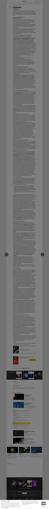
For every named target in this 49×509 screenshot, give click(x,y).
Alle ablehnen (43, 504)
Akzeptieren (43, 502)
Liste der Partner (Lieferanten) (24, 504)
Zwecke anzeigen (43, 506)
